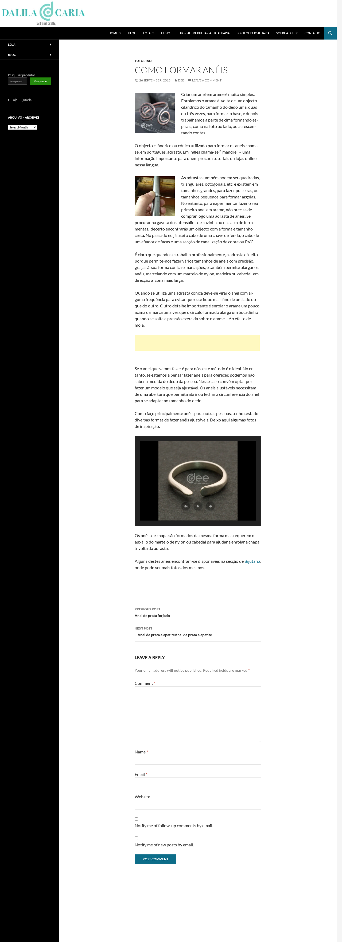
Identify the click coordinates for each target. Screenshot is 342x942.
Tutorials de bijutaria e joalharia (203, 33)
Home (113, 33)
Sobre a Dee (285, 33)
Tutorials (144, 61)
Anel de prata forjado (152, 612)
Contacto (312, 33)
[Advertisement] (197, 343)
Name (141, 751)
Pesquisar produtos (21, 75)
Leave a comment (206, 80)
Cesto (165, 33)
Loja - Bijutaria (21, 100)
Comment (145, 683)
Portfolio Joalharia (252, 33)
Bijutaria (252, 561)
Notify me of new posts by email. (164, 844)
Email (141, 774)
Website (142, 796)
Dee (181, 80)
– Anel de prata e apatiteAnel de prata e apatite (173, 631)
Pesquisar (40, 81)
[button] (186, 506)
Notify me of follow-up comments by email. (174, 825)
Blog (132, 33)
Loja (146, 33)
